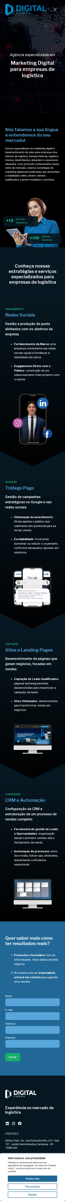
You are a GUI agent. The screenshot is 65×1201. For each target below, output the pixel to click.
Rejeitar (32, 1194)
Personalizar (32, 1186)
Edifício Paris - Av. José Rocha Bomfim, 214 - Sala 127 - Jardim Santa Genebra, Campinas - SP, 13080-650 (32, 1144)
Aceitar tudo (33, 1178)
